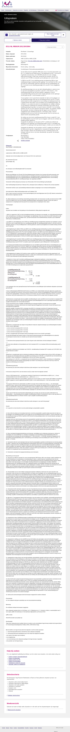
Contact (46, 10)
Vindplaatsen (9, 135)
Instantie (8, 51)
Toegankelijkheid (21, 727)
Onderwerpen (8, 10)
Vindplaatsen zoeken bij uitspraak (17, 663)
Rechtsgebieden (10, 64)
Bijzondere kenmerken (12, 66)
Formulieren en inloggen (63, 10)
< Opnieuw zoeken (17, 40)
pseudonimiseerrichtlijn (14, 35)
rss (65, 728)
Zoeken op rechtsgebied (14, 661)
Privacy (11, 727)
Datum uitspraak (10, 54)
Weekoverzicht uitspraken (14, 710)
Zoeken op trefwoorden (14, 658)
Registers (26, 10)
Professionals (41, 10)
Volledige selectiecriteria (14, 695)
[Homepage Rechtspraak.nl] (6, 3)
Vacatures (31, 727)
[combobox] (55, 47)
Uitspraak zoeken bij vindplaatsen (17, 664)
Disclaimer (40, 727)
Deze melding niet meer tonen (53, 34)
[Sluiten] (63, 35)
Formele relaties (10, 61)
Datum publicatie (10, 56)
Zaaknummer (9, 58)
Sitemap (7, 727)
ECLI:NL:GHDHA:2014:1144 (35, 61)
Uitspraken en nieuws (18, 10)
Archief (35, 727)
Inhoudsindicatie (10, 69)
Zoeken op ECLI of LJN (14, 659)
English (3, 727)
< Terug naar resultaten (44, 40)
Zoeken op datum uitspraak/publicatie (18, 656)
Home (2, 10)
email (67, 728)
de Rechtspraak (33, 10)
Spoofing (27, 727)
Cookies (15, 727)
